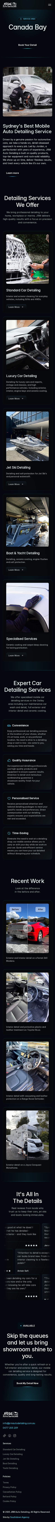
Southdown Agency (19, 1517)
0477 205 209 (10, 1427)
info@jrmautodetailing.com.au (19, 1423)
